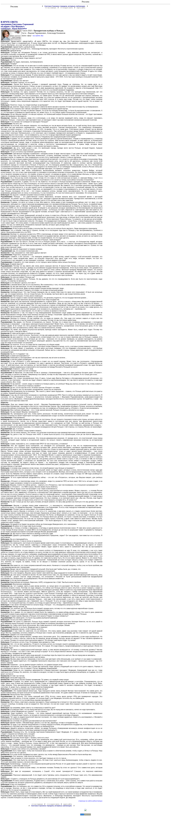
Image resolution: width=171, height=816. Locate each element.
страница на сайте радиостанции (90, 801)
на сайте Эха (38, 36)
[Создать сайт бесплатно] (85, 815)
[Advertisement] (51, 15)
